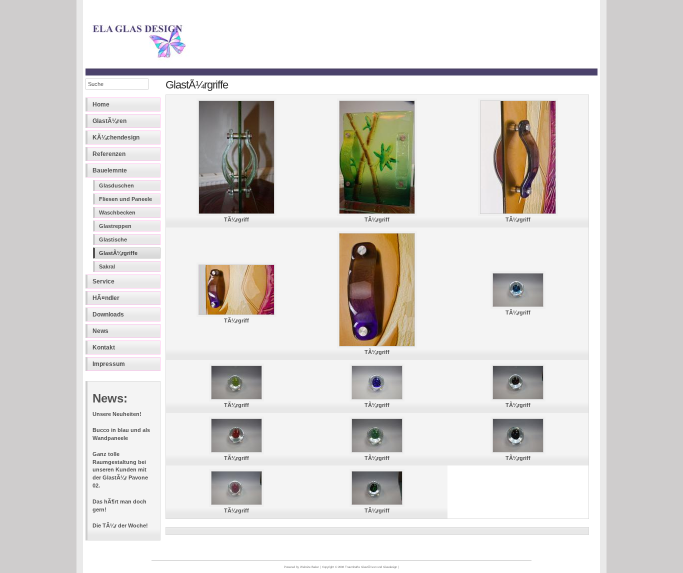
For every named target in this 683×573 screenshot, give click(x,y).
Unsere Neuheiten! (117, 414)
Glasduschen (116, 185)
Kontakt (103, 347)
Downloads (108, 314)
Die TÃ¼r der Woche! (120, 525)
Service (103, 281)
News (100, 331)
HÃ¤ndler (106, 298)
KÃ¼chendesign (116, 137)
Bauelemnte (109, 170)
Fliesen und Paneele (125, 199)
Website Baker (309, 566)
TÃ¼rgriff (236, 219)
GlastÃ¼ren (109, 121)
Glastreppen (115, 226)
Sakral (107, 267)
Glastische (113, 239)
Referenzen (109, 154)
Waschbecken (117, 213)
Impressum (108, 364)
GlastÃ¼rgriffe (118, 253)
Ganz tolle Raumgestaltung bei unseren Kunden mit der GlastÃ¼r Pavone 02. (120, 469)
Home (101, 104)
